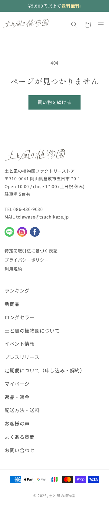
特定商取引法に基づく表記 (31, 251)
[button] (74, 24)
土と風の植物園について (32, 330)
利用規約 (13, 269)
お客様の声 (17, 423)
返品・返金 (17, 397)
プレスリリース (22, 357)
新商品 (12, 303)
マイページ (17, 383)
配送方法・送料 (22, 410)
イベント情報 (20, 343)
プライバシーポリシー (27, 260)
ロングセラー (20, 317)
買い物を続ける (54, 102)
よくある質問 (20, 436)
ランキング (17, 290)
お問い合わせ (20, 450)
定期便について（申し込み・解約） (45, 370)
